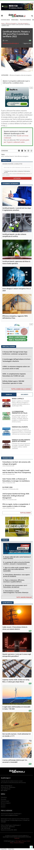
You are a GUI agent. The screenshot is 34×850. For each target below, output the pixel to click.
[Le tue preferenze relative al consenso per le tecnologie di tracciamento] (31, 847)
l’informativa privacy (21, 173)
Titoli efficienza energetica (21, 156)
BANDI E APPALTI (18, 398)
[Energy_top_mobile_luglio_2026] (17, 6)
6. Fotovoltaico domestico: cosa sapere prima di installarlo (16, 575)
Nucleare (3, 806)
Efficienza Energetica (11, 23)
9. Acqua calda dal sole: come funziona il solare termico (17, 557)
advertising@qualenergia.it (11, 815)
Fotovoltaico (5, 20)
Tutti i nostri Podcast (24, 597)
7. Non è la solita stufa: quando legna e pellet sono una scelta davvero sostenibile (16, 569)
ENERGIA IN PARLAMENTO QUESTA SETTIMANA (21, 440)
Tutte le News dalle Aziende (21, 389)
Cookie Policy (11, 849)
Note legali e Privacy (21, 841)
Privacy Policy (3, 849)
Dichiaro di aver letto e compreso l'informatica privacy (17, 171)
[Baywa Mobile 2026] (17, 97)
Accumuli (3, 805)
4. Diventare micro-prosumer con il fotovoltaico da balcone (15, 586)
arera (2, 156)
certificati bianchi (9, 156)
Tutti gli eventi (25, 513)
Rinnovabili (15, 20)
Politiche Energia (25, 20)
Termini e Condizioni (19, 842)
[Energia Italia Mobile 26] (17, 333)
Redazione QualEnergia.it (11, 43)
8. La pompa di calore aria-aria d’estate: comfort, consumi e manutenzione (16, 563)
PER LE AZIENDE (6, 810)
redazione (16, 838)
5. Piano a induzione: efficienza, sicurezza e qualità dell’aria (14, 581)
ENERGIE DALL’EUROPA (20, 427)
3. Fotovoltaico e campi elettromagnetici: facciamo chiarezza (15, 591)
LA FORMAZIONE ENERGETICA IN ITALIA (19, 412)
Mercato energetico (23, 23)
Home (2, 23)
